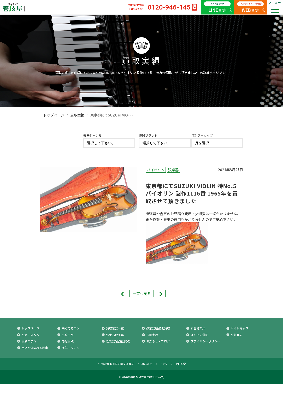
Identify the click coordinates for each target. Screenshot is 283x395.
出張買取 (68, 335)
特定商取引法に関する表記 (117, 364)
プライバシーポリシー (205, 341)
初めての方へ (30, 335)
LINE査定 (217, 7)
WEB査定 (250, 7)
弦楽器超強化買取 (158, 328)
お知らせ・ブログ (158, 341)
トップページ (53, 115)
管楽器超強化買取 (118, 341)
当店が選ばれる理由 (35, 347)
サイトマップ (240, 328)
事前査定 (146, 364)
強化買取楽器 (115, 335)
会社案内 (237, 335)
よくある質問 (199, 335)
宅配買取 (68, 341)
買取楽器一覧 (115, 328)
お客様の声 (198, 328)
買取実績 (77, 115)
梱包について (71, 347)
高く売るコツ (71, 328)
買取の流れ (29, 341)
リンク (163, 364)
